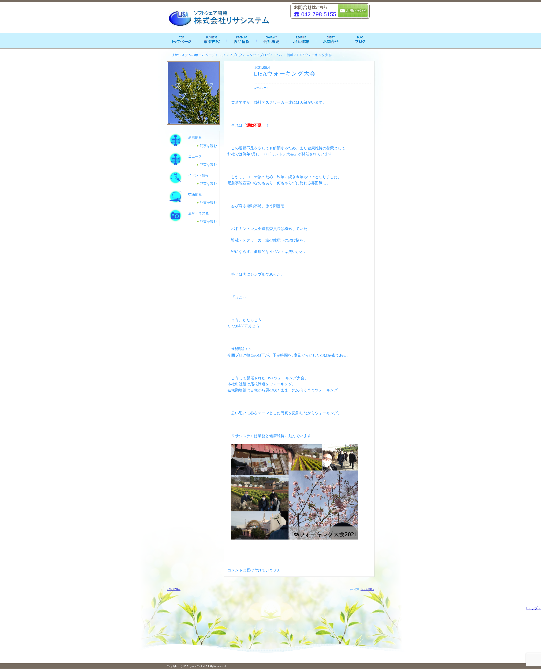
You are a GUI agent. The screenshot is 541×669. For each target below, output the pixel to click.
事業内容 (211, 40)
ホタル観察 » (367, 589)
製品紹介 (241, 40)
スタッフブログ (230, 55)
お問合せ (329, 40)
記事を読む (208, 146)
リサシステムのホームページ (193, 55)
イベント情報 (283, 55)
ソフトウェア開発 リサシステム (218, 18)
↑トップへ (533, 608)
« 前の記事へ (173, 589)
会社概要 (270, 40)
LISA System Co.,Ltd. (193, 666)
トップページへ (182, 40)
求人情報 (300, 40)
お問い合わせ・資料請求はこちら (353, 11)
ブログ (359, 40)
